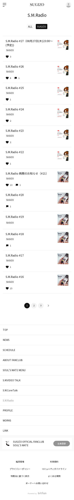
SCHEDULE (9, 350)
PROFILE (8, 410)
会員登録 (61, 443)
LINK (5, 430)
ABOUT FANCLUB (13, 360)
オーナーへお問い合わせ (37, 483)
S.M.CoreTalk (10, 390)
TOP (5, 329)
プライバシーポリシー (20, 468)
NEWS (6, 340)
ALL (30, 26)
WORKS (7, 420)
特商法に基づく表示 (20, 476)
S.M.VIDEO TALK (11, 380)
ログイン (68, 5)
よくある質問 (54, 476)
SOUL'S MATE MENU (14, 370)
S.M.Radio (8, 400)
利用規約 (54, 461)
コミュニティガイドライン (54, 468)
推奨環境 (20, 461)
